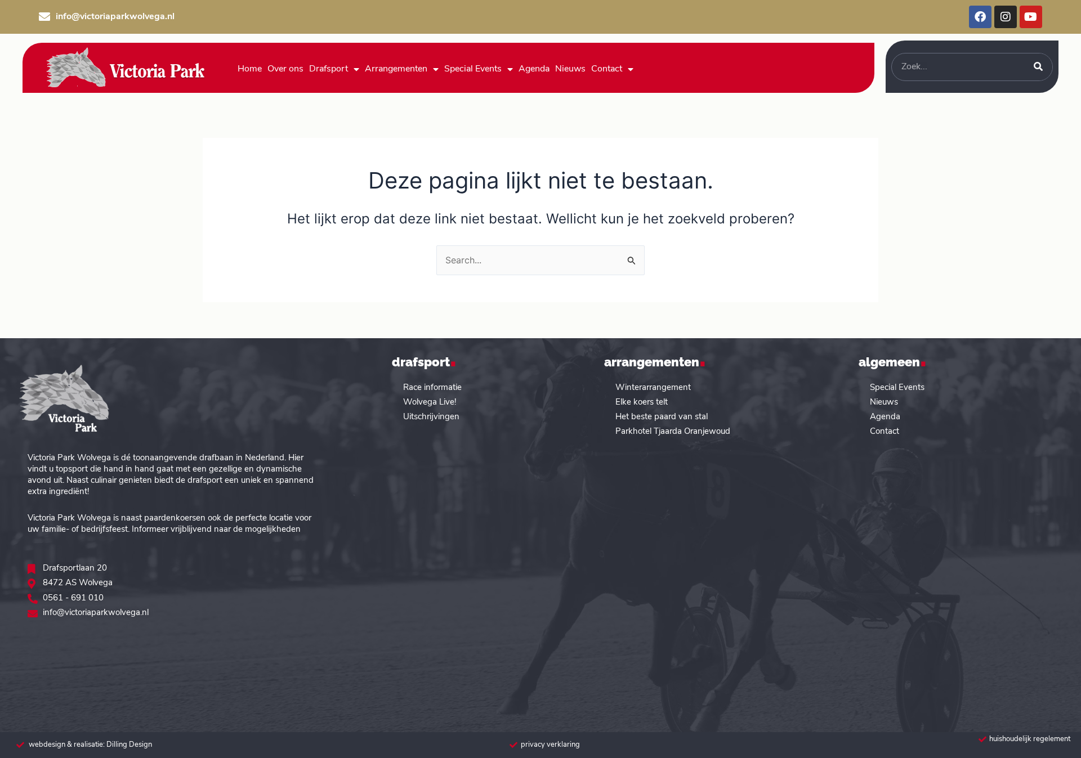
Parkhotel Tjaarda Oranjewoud (672, 432)
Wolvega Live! (429, 402)
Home (250, 69)
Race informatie (432, 388)
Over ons (285, 69)
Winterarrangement (653, 388)
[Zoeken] (1038, 66)
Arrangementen (396, 69)
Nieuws (570, 69)
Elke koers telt (641, 402)
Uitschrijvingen (431, 417)
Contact (606, 69)
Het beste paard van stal (661, 417)
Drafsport (328, 69)
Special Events (473, 69)
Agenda (534, 69)
